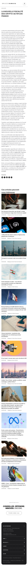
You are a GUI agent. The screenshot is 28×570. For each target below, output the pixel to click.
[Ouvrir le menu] (24, 3)
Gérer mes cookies (6, 562)
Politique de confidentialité (15, 560)
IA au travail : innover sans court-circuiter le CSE (14, 358)
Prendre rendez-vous (14, 513)
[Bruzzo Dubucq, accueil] (9, 3)
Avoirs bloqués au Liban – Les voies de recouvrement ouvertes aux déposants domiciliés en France (11, 283)
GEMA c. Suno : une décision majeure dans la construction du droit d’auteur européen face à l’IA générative (13, 485)
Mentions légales (6, 560)
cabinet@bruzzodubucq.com (9, 534)
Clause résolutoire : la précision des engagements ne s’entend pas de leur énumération (11, 335)
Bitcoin (13, 158)
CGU (22, 560)
